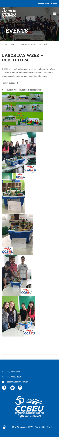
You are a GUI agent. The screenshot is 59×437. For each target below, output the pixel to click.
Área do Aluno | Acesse (47, 3)
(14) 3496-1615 (13, 372)
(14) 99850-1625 (13, 377)
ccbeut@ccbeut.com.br (17, 382)
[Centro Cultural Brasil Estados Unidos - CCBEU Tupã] (9, 14)
